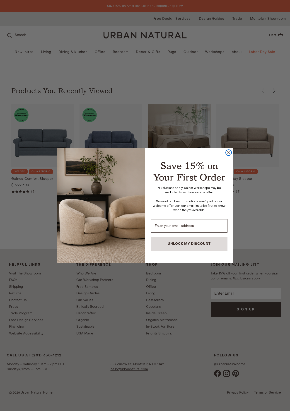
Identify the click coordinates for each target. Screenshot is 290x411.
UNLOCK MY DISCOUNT (189, 244)
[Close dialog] (229, 153)
